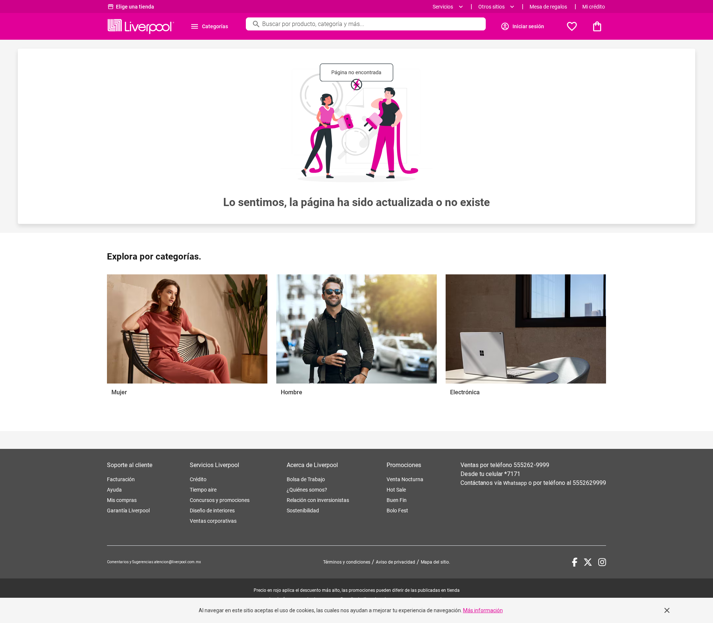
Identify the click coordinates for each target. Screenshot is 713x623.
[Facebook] (574, 562)
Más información (483, 610)
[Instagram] (602, 562)
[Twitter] (587, 562)
